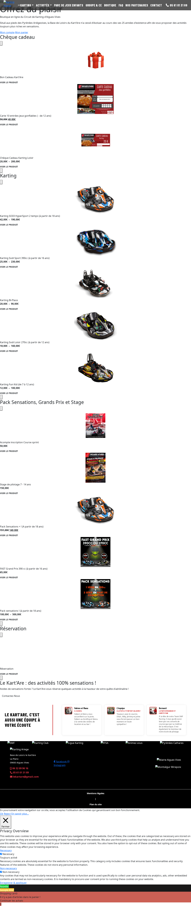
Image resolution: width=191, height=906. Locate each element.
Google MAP (7, 890)
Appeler (4, 886)
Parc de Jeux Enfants (68, 5)
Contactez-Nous (11, 696)
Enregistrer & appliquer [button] (13, 882)
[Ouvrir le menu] (19, 5)
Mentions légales (95, 793)
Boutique (110, 5)
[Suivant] (1, 170)
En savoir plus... (20, 813)
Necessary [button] (6, 850)
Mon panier (21, 32)
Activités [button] (42, 5)
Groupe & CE (94, 5)
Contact (156, 5)
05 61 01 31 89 (178, 5)
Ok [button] (1, 813)
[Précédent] (1, 43)
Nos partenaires (136, 5)
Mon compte (7, 32)
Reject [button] (7, 813)
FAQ (121, 5)
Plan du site (96, 804)
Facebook (61, 761)
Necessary (8, 854)
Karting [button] (25, 5)
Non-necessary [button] (8, 868)
